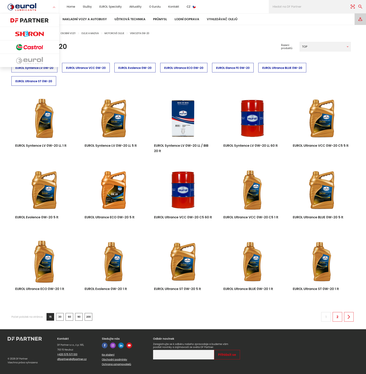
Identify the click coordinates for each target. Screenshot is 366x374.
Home (71, 7)
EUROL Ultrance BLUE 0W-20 (282, 68)
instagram (113, 345)
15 (50, 317)
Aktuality (135, 7)
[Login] (360, 19)
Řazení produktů (286, 47)
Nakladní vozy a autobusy (85, 19)
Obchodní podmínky (114, 359)
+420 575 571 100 (67, 354)
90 (78, 317)
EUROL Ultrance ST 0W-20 (33, 81)
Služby (87, 7)
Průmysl (160, 19)
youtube (129, 345)
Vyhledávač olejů (222, 19)
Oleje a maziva (90, 33)
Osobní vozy (68, 33)
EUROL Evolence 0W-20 (135, 68)
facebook (105, 345)
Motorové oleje (114, 33)
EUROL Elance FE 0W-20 (233, 68)
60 (69, 317)
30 (59, 317)
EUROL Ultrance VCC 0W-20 (86, 68)
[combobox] (325, 46)
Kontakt (173, 7)
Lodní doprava (187, 19)
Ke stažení (108, 354)
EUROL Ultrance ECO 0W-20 (183, 68)
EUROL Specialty (110, 7)
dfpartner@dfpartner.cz (72, 359)
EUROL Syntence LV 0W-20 (34, 68)
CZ (188, 7)
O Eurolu (155, 7)
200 (88, 317)
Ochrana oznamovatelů (116, 364)
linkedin (121, 345)
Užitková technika (129, 19)
